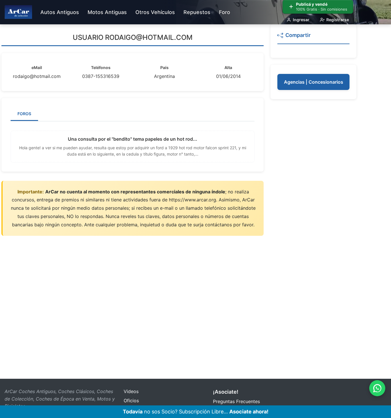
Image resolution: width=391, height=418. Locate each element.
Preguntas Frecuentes (236, 401)
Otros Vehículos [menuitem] (155, 12)
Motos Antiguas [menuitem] (107, 12)
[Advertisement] (313, 192)
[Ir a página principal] (18, 12)
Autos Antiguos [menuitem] (59, 12)
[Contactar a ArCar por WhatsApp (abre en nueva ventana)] (377, 388)
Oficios (131, 400)
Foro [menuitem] (224, 12)
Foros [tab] (24, 113)
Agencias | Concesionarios (313, 82)
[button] (313, 37)
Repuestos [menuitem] (196, 12)
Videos (131, 391)
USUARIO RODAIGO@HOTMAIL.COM (133, 37)
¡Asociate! (225, 392)
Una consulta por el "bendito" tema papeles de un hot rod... (132, 139)
